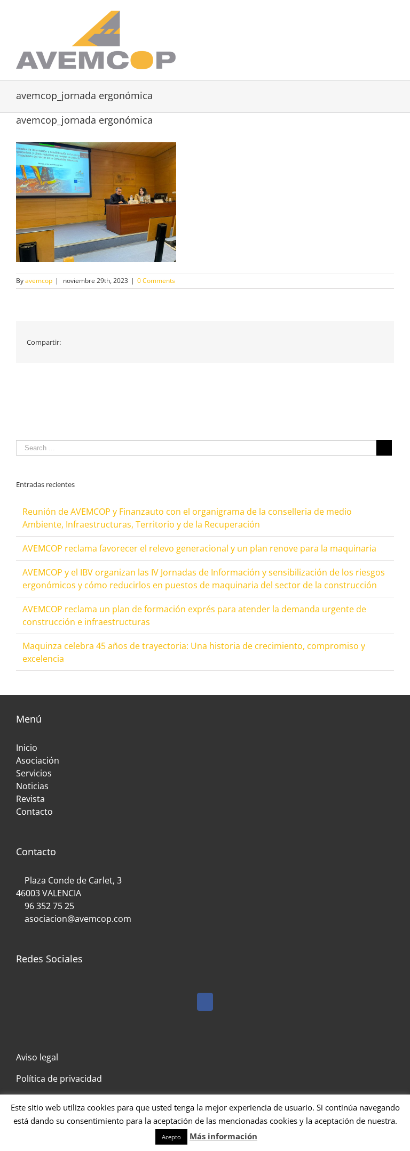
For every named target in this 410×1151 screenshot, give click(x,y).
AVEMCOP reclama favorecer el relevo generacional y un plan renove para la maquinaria (199, 548)
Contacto (34, 811)
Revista (30, 799)
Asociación (37, 760)
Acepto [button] (171, 1137)
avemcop (38, 280)
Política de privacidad (59, 1078)
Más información (223, 1136)
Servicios (34, 773)
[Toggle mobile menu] (389, 16)
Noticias (32, 786)
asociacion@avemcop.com (76, 919)
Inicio (26, 747)
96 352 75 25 (49, 906)
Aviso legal (37, 1057)
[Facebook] (205, 1002)
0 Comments (156, 280)
